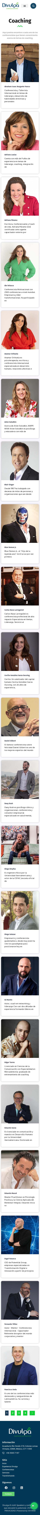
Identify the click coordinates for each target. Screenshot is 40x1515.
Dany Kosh (8, 803)
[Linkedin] (22, 1488)
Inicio (4, 1463)
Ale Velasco (9, 285)
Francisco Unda (10, 1389)
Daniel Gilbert (10, 741)
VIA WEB (31, 1511)
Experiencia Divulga (10, 1466)
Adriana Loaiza (10, 155)
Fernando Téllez (10, 1324)
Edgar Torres (9, 1062)
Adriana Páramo (10, 220)
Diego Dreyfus (10, 869)
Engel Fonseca (10, 1259)
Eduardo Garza (10, 1128)
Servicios (5, 1473)
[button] (24, 6)
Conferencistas (8, 1470)
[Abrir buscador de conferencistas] (33, 6)
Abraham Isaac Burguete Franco (17, 86)
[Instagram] (14, 1488)
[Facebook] (6, 1488)
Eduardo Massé (10, 1193)
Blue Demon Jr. (10, 547)
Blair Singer (9, 485)
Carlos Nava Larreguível (14, 610)
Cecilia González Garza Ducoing (17, 675)
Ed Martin (8, 1000)
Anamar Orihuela (11, 354)
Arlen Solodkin (10, 422)
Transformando (8, 1476)
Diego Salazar (10, 934)
